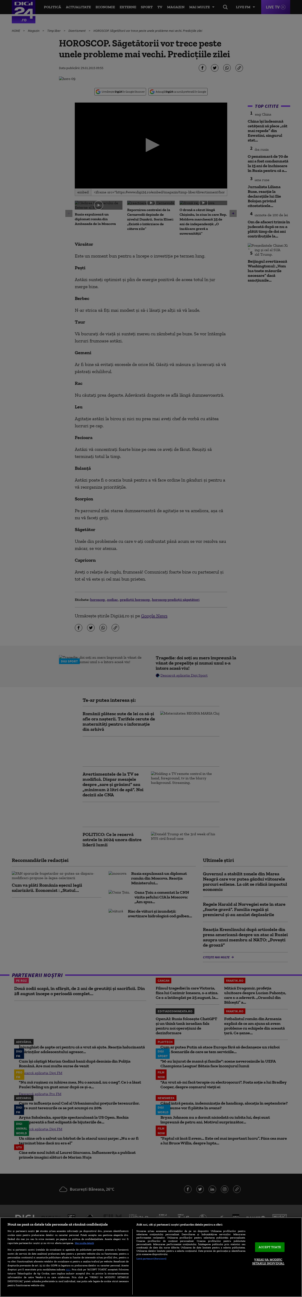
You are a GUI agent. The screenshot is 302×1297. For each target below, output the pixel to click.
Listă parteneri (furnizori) (151, 1258)
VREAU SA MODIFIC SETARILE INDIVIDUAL (268, 1261)
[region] (151, 1257)
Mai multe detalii (84, 1243)
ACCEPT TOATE (270, 1247)
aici (68, 1269)
